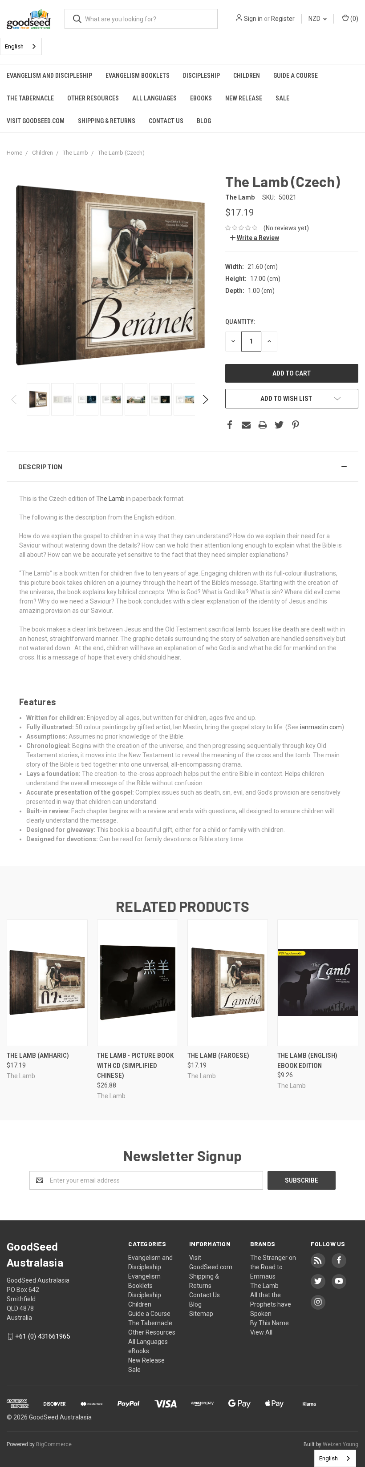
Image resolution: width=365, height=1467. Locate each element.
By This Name (269, 1323)
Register (283, 18)
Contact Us (166, 120)
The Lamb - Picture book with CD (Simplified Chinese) (135, 1065)
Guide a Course (295, 75)
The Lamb (110, 498)
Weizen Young (340, 1444)
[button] (182, 467)
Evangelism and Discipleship (49, 75)
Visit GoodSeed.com (36, 120)
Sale (282, 98)
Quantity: (240, 321)
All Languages (154, 98)
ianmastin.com (321, 727)
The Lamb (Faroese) (218, 1055)
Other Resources (93, 98)
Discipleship (201, 75)
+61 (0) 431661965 (42, 1336)
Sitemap (201, 1313)
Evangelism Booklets (137, 75)
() (353, 18)
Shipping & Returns (106, 120)
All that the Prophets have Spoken (270, 1304)
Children (246, 75)
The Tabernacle (30, 98)
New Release (243, 98)
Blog (204, 120)
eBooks (201, 98)
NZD (315, 18)
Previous (14, 399)
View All (261, 1332)
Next (205, 399)
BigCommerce (54, 1444)
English (14, 46)
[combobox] (21, 46)
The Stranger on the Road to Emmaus (273, 1267)
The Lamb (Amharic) (38, 1055)
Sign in (253, 18)
